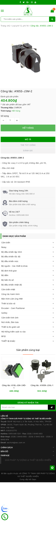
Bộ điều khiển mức (9, 261)
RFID (3, 336)
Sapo (34, 479)
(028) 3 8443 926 (36, 436)
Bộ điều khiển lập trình (11, 252)
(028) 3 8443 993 (19, 436)
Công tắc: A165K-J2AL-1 (42, 385)
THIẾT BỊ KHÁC (8, 341)
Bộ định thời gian (9, 271)
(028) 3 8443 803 (34, 434)
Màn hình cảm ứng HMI (12, 299)
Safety (4, 313)
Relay (3, 247)
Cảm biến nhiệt (8, 289)
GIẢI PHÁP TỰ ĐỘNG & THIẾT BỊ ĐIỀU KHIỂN (28, 460)
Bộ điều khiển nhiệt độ (11, 285)
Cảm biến (5, 242)
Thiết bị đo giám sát (10, 327)
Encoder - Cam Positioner (13, 308)
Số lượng (5, 116)
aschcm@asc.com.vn (16, 442)
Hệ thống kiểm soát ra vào (13, 331)
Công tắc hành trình (10, 294)
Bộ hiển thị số (7, 280)
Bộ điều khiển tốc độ (10, 256)
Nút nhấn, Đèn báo (10, 322)
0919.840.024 (22, 215)
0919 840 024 (14, 434)
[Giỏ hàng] (52, 11)
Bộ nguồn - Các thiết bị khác (14, 266)
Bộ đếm (4, 275)
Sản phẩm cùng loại (28, 350)
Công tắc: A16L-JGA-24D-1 (14, 386)
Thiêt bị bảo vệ (8, 303)
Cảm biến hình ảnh (9, 317)
